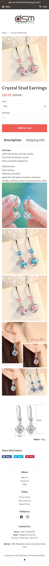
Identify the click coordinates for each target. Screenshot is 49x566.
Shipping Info (35, 140)
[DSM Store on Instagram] (27, 517)
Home (4, 33)
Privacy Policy (24, 497)
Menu (7, 7)
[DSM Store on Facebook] (21, 517)
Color (4, 101)
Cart (44, 7)
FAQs (24, 484)
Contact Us (24, 481)
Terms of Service (24, 500)
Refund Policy (24, 504)
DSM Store (24, 555)
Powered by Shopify (37, 555)
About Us (24, 477)
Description (12, 140)
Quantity (6, 112)
